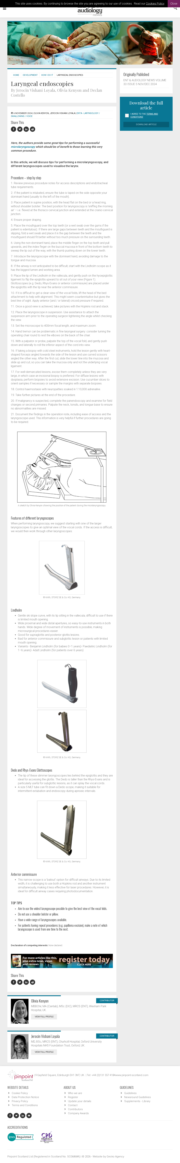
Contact (73, 1105)
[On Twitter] (20, 129)
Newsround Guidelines (137, 1097)
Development (30, 75)
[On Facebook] (14, 129)
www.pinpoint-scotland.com (131, 1075)
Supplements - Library (137, 1101)
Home (16, 75)
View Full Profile (44, 1016)
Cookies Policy (155, 3)
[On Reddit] (33, 129)
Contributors (75, 1109)
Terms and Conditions (25, 1105)
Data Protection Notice (25, 1097)
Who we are (75, 1093)
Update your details (79, 1101)
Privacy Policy (20, 1101)
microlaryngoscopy (23, 146)
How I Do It (47, 75)
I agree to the (144, 115)
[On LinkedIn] (27, 129)
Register (73, 1097)
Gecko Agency (115, 1156)
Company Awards (78, 1113)
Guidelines (130, 1093)
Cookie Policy (20, 1093)
